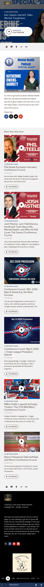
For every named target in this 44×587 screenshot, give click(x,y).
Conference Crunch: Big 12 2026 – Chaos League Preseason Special (21, 351)
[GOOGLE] (21, 47)
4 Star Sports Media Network (22, 505)
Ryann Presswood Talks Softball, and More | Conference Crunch (21, 458)
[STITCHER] (26, 47)
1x (38, 578)
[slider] (23, 578)
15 (2, 578)
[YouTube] (14, 543)
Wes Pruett (9, 24)
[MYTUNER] (16, 47)
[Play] (8, 578)
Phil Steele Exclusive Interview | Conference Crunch (20, 168)
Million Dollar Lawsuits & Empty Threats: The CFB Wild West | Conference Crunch (20, 407)
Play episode (13, 187)
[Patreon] (18, 543)
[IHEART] (11, 47)
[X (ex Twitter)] (5, 543)
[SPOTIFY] (7, 47)
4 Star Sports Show (11, 12)
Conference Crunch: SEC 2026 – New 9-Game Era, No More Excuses (21, 292)
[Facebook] (10, 543)
